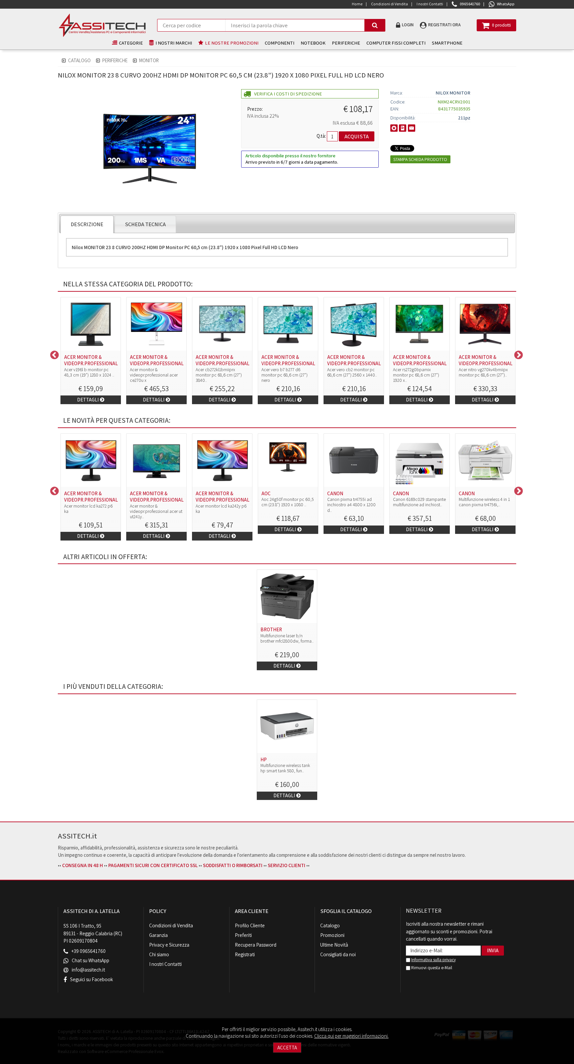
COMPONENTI (279, 43)
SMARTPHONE (447, 43)
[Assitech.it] (102, 25)
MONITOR (149, 60)
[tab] (87, 224)
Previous (52, 353)
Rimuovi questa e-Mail (431, 968)
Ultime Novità (334, 945)
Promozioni (332, 935)
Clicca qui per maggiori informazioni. (351, 1036)
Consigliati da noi (338, 954)
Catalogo (79, 60)
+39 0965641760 (88, 951)
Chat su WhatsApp (90, 961)
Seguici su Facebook (91, 979)
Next (517, 353)
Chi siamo (159, 954)
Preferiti (243, 935)
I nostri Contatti (165, 964)
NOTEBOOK (313, 43)
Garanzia (158, 935)
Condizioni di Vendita (171, 925)
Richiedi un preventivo (402, 128)
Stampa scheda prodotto (420, 159)
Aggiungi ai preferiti (394, 128)
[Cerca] (374, 25)
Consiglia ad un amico (411, 128)
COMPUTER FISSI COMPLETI (396, 43)
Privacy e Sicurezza (169, 945)
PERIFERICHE (346, 43)
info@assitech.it (88, 970)
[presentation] (87, 224)
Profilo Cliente (250, 925)
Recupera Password (255, 945)
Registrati (245, 954)
